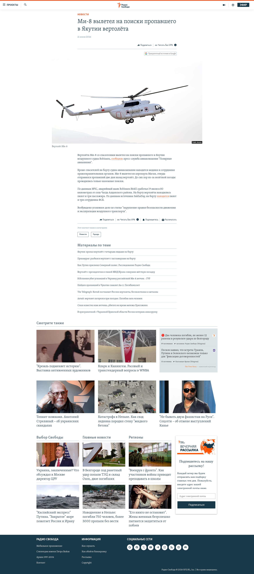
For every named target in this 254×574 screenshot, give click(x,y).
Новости (83, 14)
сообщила (117, 159)
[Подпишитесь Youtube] (150, 547)
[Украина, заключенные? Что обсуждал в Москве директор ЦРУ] (57, 455)
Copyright (87, 563)
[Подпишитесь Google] (130, 547)
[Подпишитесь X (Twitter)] (144, 547)
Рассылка (87, 557)
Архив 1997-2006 (45, 557)
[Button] (144, 45)
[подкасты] (233, 5)
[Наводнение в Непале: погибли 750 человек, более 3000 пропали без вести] (104, 497)
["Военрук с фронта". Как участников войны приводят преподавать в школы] (150, 455)
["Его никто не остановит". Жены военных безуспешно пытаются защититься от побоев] (150, 497)
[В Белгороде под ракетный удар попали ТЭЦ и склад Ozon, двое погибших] (104, 455)
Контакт (40, 563)
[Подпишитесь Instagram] (164, 547)
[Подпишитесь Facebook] (136, 547)
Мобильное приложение (49, 546)
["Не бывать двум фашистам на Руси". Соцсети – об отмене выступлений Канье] (188, 397)
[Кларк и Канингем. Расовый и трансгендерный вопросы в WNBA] (127, 346)
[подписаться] (185, 547)
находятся (163, 196)
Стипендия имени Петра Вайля (53, 551)
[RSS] (171, 547)
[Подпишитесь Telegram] (158, 547)
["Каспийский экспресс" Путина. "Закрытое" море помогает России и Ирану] (57, 497)
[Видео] (224, 5)
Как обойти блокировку (94, 551)
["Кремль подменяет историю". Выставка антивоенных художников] (65, 346)
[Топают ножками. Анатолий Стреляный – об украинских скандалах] (65, 397)
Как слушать (88, 546)
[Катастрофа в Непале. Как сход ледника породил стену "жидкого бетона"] (127, 397)
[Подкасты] (178, 547)
